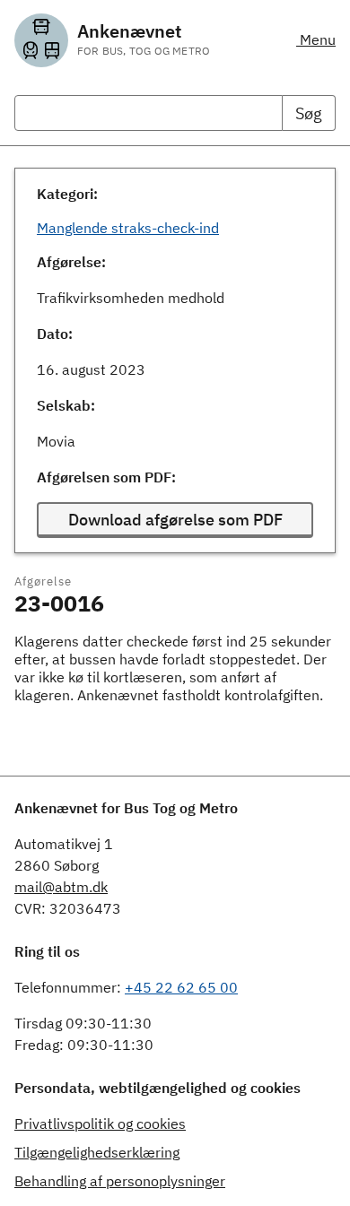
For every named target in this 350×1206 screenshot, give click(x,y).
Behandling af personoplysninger (119, 1181)
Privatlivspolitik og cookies (100, 1123)
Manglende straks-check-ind (128, 228)
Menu (316, 39)
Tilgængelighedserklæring (96, 1152)
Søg (308, 113)
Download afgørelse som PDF (175, 519)
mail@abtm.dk (61, 887)
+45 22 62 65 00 (181, 987)
